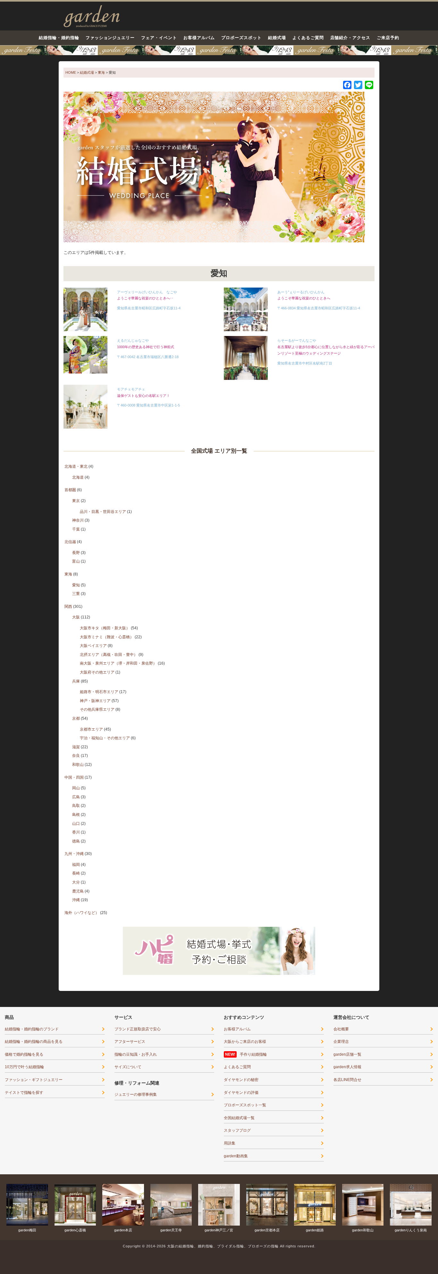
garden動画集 (236, 1156)
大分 (76, 882)
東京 (76, 501)
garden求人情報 (347, 1067)
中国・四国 (74, 777)
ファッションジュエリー (110, 37)
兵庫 (76, 681)
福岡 (76, 864)
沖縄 (76, 900)
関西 (68, 606)
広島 (76, 797)
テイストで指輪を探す (24, 1092)
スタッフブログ (237, 1130)
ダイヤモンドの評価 (241, 1092)
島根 (76, 814)
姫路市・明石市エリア (99, 692)
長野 (76, 552)
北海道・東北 (76, 466)
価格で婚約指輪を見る (24, 1054)
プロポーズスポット (241, 37)
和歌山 (78, 764)
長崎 (76, 873)
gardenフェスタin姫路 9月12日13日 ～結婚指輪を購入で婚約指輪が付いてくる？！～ (219, 50)
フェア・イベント (159, 37)
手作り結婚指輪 (253, 1054)
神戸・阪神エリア (95, 701)
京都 (76, 718)
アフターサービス (129, 1041)
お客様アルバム (199, 37)
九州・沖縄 (74, 853)
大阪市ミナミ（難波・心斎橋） (107, 637)
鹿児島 (78, 891)
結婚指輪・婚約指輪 (59, 37)
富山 (76, 561)
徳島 (76, 841)
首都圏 (70, 490)
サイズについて (127, 1067)
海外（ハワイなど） (81, 912)
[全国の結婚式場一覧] (214, 166)
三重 (76, 593)
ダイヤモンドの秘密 (241, 1079)
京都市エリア (91, 729)
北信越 (70, 542)
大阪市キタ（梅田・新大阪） (105, 628)
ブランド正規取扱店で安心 (137, 1029)
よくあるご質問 (308, 37)
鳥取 (76, 805)
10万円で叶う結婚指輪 (24, 1067)
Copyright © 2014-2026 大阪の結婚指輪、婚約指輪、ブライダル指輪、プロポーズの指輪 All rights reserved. (219, 1246)
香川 (76, 832)
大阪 (76, 617)
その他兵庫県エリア (97, 709)
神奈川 (78, 520)
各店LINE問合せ (347, 1079)
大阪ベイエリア (93, 645)
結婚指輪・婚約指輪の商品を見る (34, 1041)
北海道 (78, 477)
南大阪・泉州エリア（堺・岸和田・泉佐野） (118, 663)
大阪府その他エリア (97, 672)
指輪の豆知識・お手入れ (135, 1054)
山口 (76, 823)
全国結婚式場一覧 (239, 1118)
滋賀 (76, 747)
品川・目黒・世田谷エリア (103, 511)
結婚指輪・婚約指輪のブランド (32, 1029)
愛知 (76, 585)
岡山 (76, 788)
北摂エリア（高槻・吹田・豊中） (109, 654)
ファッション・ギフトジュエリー (34, 1079)
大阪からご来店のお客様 (245, 1041)
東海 (68, 574)
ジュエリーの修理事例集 (135, 1094)
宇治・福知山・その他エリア (105, 738)
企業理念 (341, 1041)
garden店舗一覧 (347, 1054)
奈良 (76, 755)
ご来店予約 (388, 37)
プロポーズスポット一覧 (245, 1105)
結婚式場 (277, 37)
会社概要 (341, 1029)
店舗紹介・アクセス (350, 37)
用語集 (229, 1143)
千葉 (76, 529)
